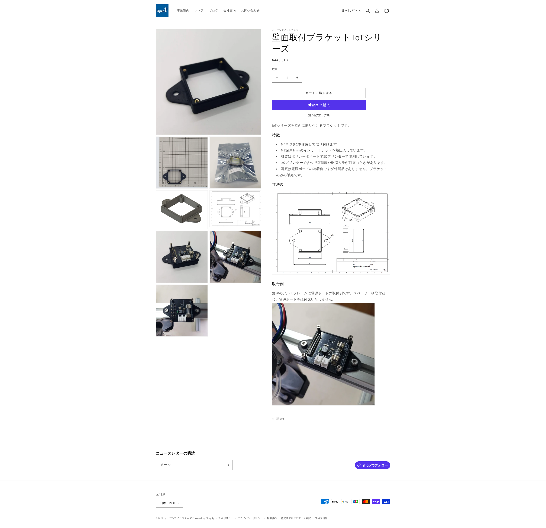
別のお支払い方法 (319, 115)
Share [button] (280, 418)
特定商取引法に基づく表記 (296, 518)
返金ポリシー (225, 518)
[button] (367, 10)
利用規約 (272, 518)
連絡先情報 (321, 518)
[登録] (227, 465)
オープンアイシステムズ (178, 518)
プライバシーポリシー (250, 518)
